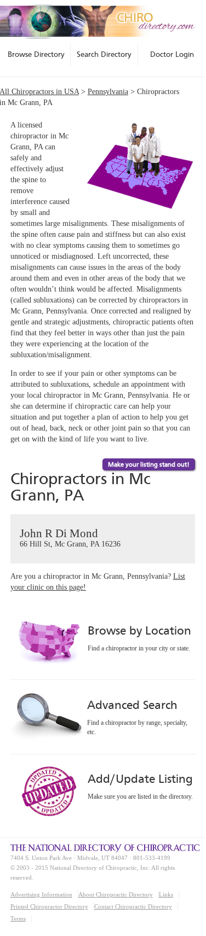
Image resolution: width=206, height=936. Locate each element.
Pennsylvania (108, 92)
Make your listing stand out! (149, 464)
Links (166, 894)
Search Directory (104, 54)
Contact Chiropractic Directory (133, 906)
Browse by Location (139, 630)
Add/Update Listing (140, 779)
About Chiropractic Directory (115, 894)
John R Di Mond (70, 537)
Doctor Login (172, 54)
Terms (18, 918)
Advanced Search (132, 705)
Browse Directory (36, 54)
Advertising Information (41, 894)
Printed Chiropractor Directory (49, 906)
